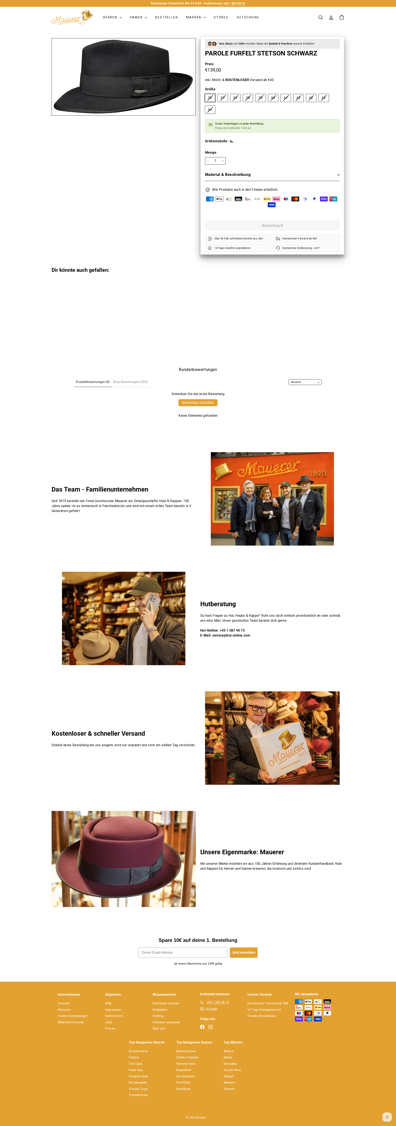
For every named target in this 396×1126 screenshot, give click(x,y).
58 (249, 99)
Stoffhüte (183, 1082)
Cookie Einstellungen (72, 1016)
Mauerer (230, 1082)
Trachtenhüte (138, 1095)
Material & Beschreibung (228, 174)
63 (325, 99)
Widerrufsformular (71, 1022)
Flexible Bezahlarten (262, 1016)
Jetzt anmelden (244, 952)
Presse (110, 1028)
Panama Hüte (138, 1076)
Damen (137, 17)
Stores (221, 17)
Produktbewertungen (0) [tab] (93, 382)
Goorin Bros (232, 1070)
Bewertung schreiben (198, 403)
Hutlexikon (160, 1010)
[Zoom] (124, 76)
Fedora (134, 1057)
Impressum (113, 1010)
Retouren (64, 1010)
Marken (194, 17)
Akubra (229, 1051)
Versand (64, 1003)
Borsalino (230, 1064)
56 (236, 99)
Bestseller (166, 17)
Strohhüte (183, 1089)
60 (274, 99)
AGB (108, 1003)
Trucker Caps (138, 1089)
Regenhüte (184, 1070)
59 (262, 99)
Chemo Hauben (187, 1057)
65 (300, 99)
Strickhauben (138, 1082)
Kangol (228, 1076)
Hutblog (158, 1016)
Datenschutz (114, 1016)
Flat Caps (136, 1064)
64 (211, 110)
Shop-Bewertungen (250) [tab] (130, 382)
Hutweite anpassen (166, 1022)
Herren (111, 17)
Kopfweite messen (166, 1003)
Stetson (229, 1089)
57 (224, 99)
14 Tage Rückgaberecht (264, 1010)
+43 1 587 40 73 (234, 3)
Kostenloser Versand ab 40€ (268, 1003)
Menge (210, 152)
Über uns (159, 1028)
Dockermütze (138, 1051)
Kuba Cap (136, 1070)
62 (312, 99)
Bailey (228, 1057)
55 (211, 99)
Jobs (108, 1022)
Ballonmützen (186, 1051)
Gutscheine (248, 17)
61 (287, 99)
